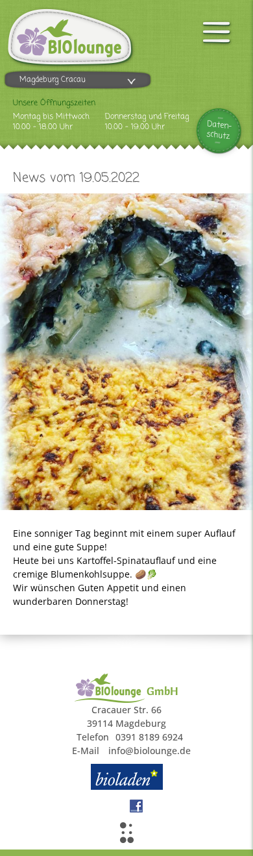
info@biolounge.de (149, 750)
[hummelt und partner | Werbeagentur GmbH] (127, 832)
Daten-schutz (219, 130)
